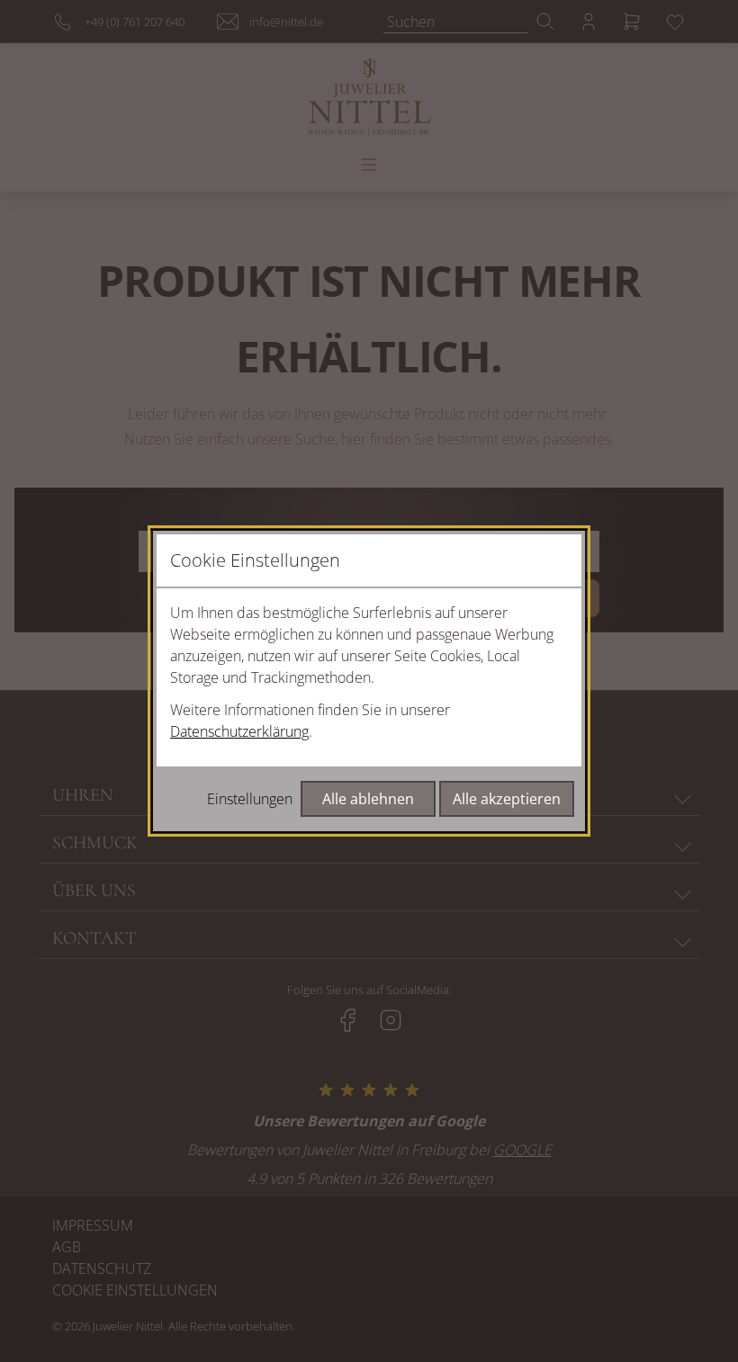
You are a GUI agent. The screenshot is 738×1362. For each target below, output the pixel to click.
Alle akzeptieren (507, 799)
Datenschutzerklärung (239, 731)
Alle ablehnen (368, 799)
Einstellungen (249, 799)
